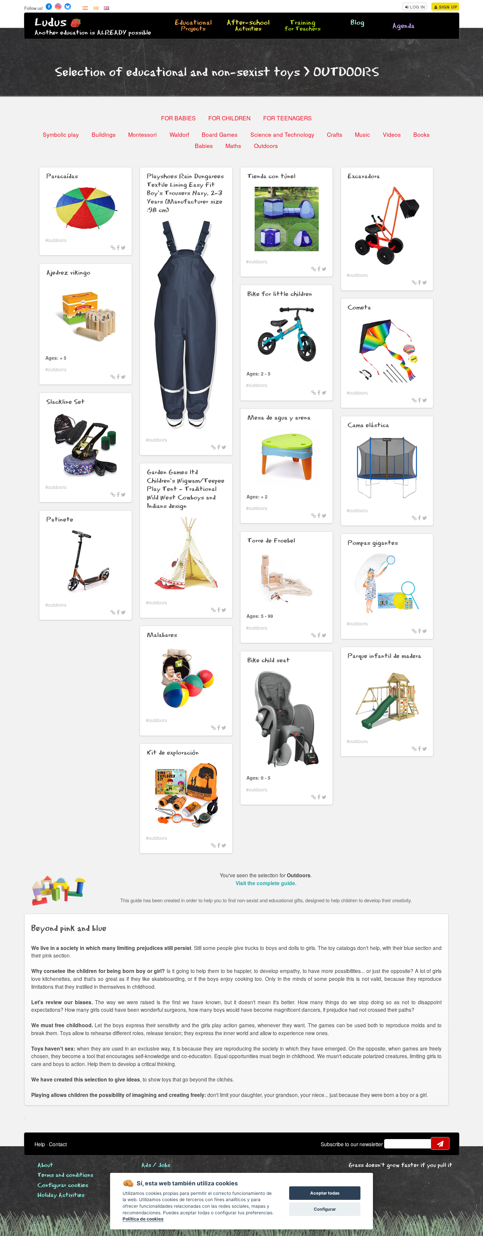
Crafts (334, 134)
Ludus (50, 22)
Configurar (325, 1209)
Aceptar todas (324, 1193)
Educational (193, 26)
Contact (58, 1144)
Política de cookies (143, 1219)
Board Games (220, 134)
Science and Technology (282, 134)
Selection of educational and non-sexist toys (177, 72)
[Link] (112, 247)
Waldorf (179, 134)
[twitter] (123, 247)
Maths (233, 145)
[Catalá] (96, 7)
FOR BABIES (178, 118)
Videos (392, 134)
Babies (204, 145)
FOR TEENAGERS (287, 118)
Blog (357, 23)
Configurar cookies (62, 1185)
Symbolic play (61, 134)
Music (362, 134)
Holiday (60, 1195)
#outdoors (55, 240)
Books (421, 134)
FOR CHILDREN (229, 118)
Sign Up (447, 7)
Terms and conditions (65, 1175)
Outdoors (266, 145)
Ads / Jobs (155, 1165)
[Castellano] (85, 7)
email (393, 1143)
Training (303, 26)
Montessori (142, 134)
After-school (248, 26)
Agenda (403, 26)
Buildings (104, 134)
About (45, 1165)
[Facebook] (118, 247)
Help (39, 1144)
